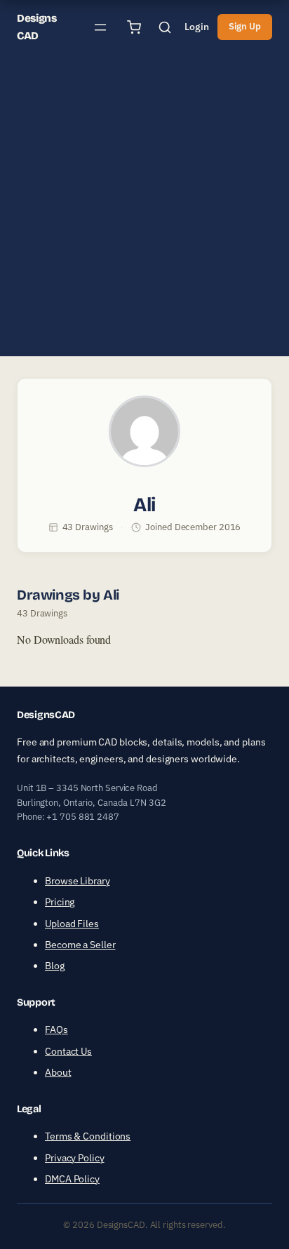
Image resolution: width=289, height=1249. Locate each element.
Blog (55, 965)
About (58, 1072)
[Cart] (134, 27)
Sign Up (245, 26)
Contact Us (68, 1051)
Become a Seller (80, 944)
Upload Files (72, 923)
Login (196, 26)
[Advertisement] (144, 211)
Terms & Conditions (87, 1136)
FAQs (56, 1029)
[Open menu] (100, 27)
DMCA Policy (72, 1179)
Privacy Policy (75, 1158)
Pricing (59, 902)
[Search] (165, 27)
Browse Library (77, 881)
